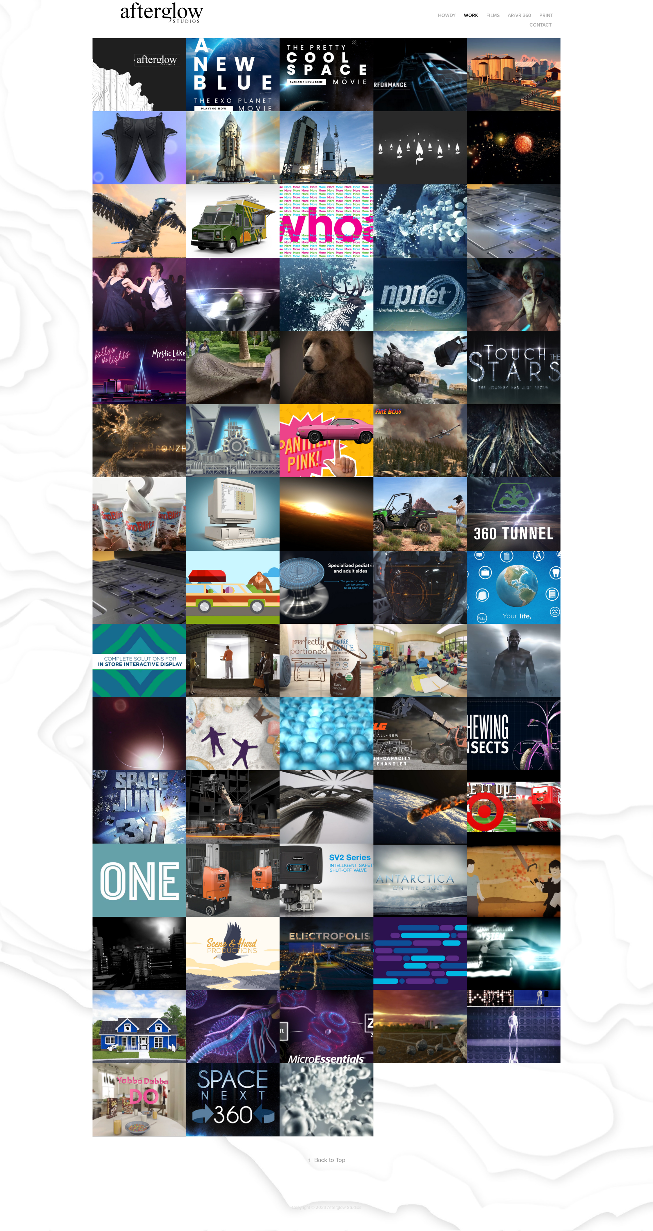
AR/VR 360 (519, 15)
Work (471, 15)
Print (546, 15)
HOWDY (447, 15)
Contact (541, 24)
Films (493, 15)
